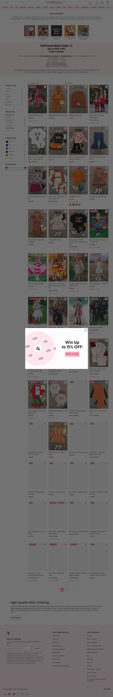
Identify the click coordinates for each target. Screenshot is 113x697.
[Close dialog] (85, 330)
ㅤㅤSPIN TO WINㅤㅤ (72, 354)
